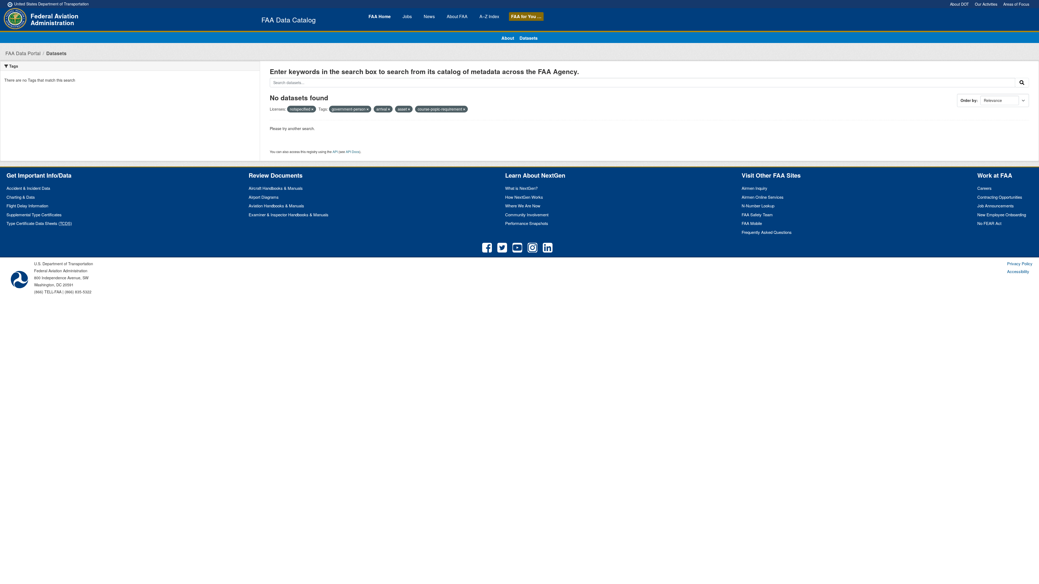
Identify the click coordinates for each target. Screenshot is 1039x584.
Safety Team (757, 214)
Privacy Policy (1020, 263)
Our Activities (986, 4)
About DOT (959, 4)
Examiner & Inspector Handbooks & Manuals (288, 214)
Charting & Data (20, 197)
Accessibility (1018, 271)
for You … (526, 16)
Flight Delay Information (27, 205)
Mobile (752, 223)
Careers (984, 188)
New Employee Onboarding (1001, 214)
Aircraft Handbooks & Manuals (276, 188)
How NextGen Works (524, 197)
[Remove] (312, 109)
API (335, 151)
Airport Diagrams (264, 197)
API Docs (352, 151)
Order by (968, 100)
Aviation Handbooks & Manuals (276, 205)
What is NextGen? (521, 188)
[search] (1022, 83)
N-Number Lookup (758, 205)
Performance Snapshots (526, 223)
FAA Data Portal (23, 53)
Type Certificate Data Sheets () (39, 223)
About (457, 16)
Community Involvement (526, 214)
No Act (989, 223)
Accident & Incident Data (28, 188)
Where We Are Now (522, 205)
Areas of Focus (1016, 4)
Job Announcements (995, 205)
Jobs (407, 16)
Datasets (529, 38)
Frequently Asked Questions (767, 232)
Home (380, 16)
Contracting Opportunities (999, 197)
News (429, 16)
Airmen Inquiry (754, 188)
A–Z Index (489, 16)
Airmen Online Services (763, 197)
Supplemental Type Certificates (34, 214)
